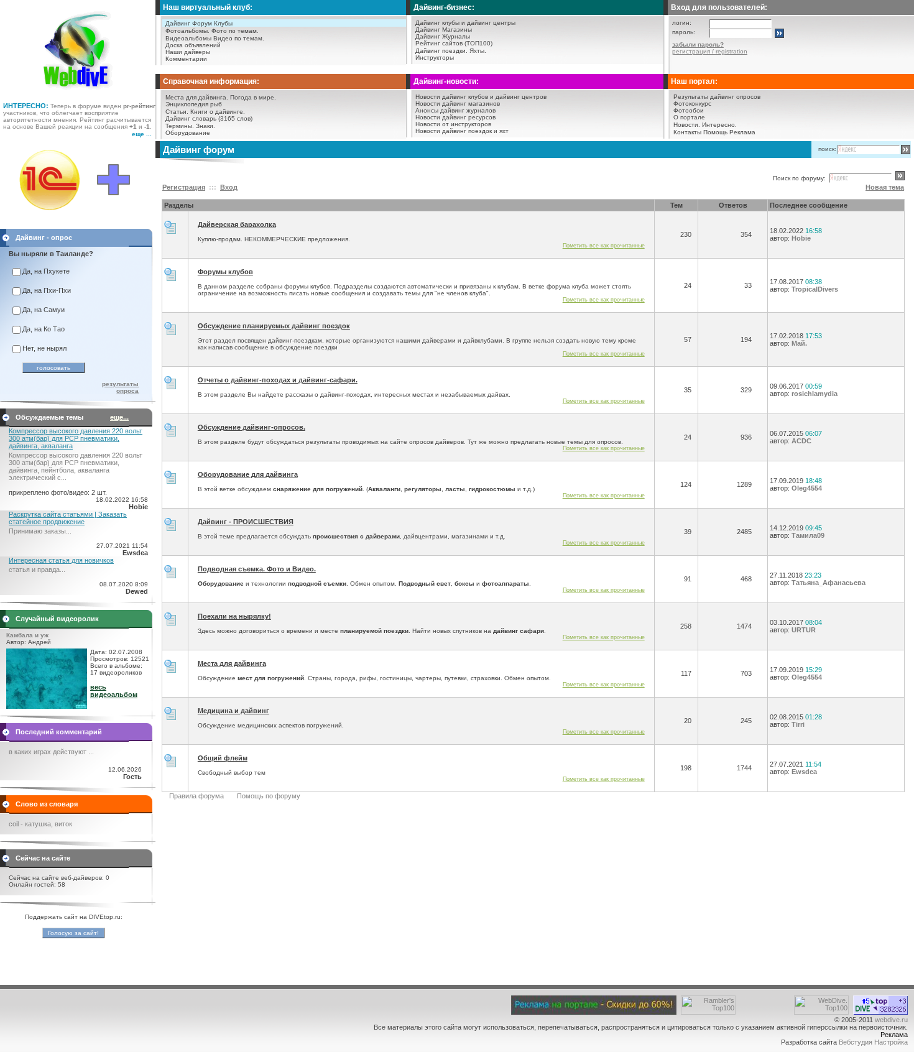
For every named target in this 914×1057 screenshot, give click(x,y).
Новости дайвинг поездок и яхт (462, 130)
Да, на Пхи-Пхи (46, 290)
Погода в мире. (253, 97)
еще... (119, 417)
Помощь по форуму (268, 796)
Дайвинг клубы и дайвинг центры (465, 22)
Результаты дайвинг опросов (716, 96)
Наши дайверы (187, 51)
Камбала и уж (27, 635)
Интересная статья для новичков (61, 560)
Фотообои (688, 110)
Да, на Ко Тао (43, 329)
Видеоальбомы (188, 38)
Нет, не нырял (44, 348)
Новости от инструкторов (453, 124)
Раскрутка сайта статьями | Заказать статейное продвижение (68, 517)
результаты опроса (120, 387)
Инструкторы (434, 57)
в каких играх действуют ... (51, 751)
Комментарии (186, 58)
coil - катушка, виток (40, 824)
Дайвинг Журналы (442, 36)
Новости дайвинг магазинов (457, 103)
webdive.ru (891, 1019)
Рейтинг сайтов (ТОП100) (453, 43)
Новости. (686, 124)
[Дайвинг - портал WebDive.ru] (78, 93)
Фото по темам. (235, 30)
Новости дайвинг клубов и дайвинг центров (481, 96)
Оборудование (187, 132)
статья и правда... (37, 569)
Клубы (223, 23)
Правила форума (196, 796)
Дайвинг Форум (188, 23)
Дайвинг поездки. (441, 50)
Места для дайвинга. (196, 97)
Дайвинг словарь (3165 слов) (208, 118)
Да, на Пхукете (46, 271)
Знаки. (205, 125)
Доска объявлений (193, 45)
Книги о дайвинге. (217, 111)
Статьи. (176, 111)
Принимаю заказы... (40, 531)
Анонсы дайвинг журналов (455, 110)
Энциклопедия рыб (193, 104)
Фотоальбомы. (187, 30)
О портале (689, 117)
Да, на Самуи (43, 309)
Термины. (179, 125)
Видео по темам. (238, 38)
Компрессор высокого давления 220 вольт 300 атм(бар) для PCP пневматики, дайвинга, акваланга (75, 438)
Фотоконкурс (692, 103)
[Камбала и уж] (46, 706)
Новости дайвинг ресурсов (455, 117)
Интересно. (719, 124)
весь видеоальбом (113, 690)
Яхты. (477, 50)
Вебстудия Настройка (873, 1042)
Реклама (742, 132)
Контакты (687, 132)
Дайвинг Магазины (443, 29)
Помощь (715, 132)
